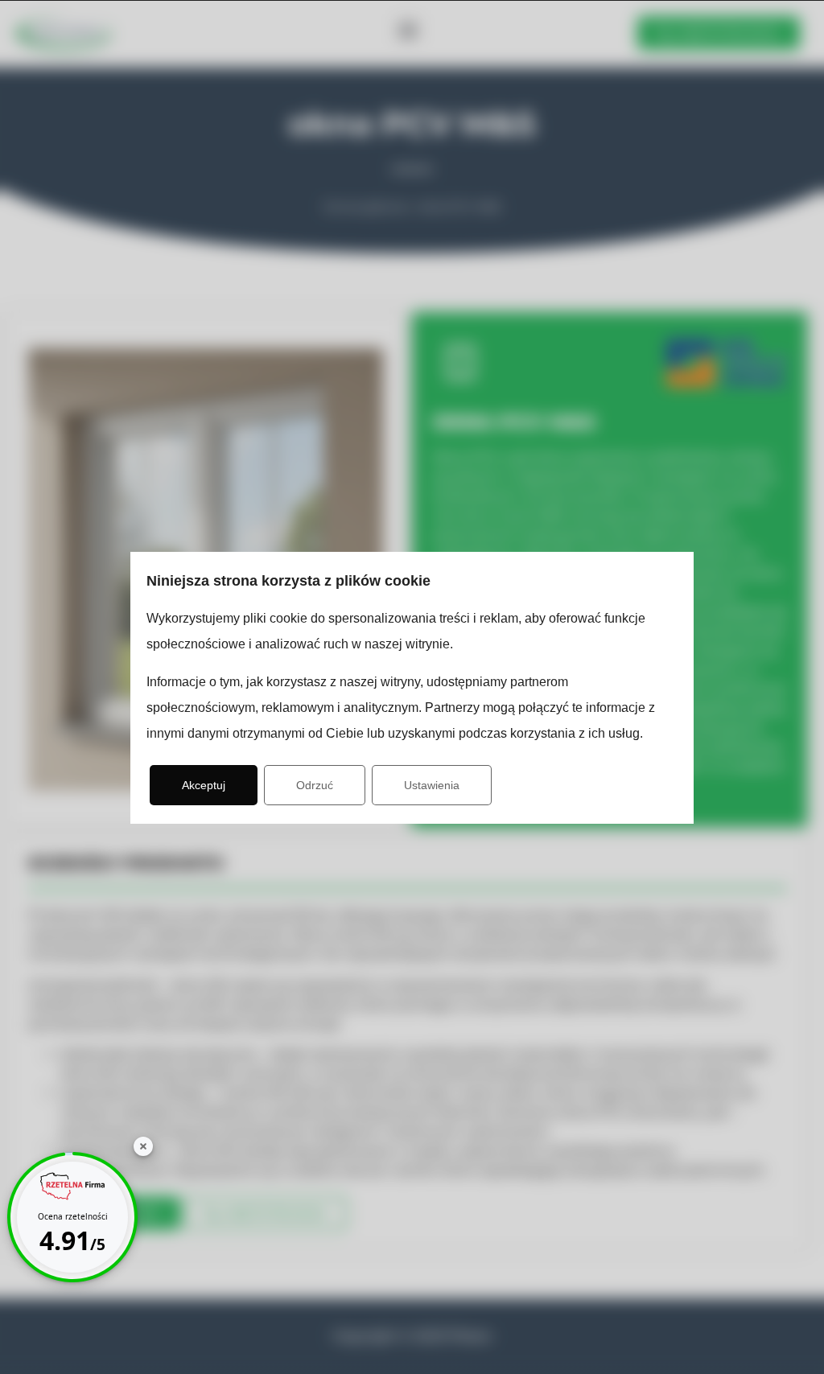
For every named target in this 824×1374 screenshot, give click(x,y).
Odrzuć (314, 785)
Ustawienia (431, 785)
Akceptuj (203, 785)
